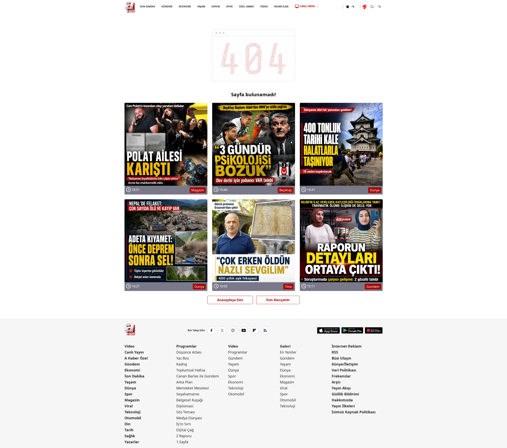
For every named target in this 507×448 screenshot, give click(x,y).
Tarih (129, 429)
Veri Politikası (344, 370)
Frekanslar (341, 376)
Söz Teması (185, 412)
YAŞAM (201, 6)
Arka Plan (184, 382)
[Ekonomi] (330, 7)
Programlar (186, 346)
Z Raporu (183, 435)
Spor (128, 394)
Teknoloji (132, 412)
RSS (335, 352)
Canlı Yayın (134, 352)
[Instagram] (233, 330)
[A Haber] (130, 7)
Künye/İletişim (345, 364)
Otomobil (133, 418)
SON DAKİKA (147, 6)
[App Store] (328, 330)
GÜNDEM (166, 6)
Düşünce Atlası (189, 352)
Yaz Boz (182, 358)
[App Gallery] (373, 330)
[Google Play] (352, 330)
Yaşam (130, 382)
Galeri (285, 346)
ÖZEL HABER (246, 6)
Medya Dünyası (189, 418)
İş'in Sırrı (183, 423)
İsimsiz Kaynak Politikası (354, 412)
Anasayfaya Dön (230, 300)
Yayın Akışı (341, 388)
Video (129, 346)
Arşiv (336, 382)
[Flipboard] (254, 330)
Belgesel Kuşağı (189, 400)
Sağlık (130, 435)
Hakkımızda (342, 400)
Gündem (132, 364)
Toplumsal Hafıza (190, 370)
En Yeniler (288, 352)
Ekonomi (132, 370)
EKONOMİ (184, 6)
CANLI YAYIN (307, 6)
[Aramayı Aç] (372, 6)
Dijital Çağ (185, 429)
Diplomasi (184, 406)
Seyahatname (187, 394)
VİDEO (264, 6)
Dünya (130, 388)
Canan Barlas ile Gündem (197, 376)
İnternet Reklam (347, 346)
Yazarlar (132, 441)
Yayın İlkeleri (343, 406)
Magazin (132, 400)
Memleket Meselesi (192, 388)
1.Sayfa (182, 441)
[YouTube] (244, 330)
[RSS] (265, 330)
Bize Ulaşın (341, 358)
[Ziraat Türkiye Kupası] (365, 6)
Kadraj (181, 364)
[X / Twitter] (222, 330)
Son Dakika (134, 376)
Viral (129, 406)
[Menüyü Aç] (379, 6)
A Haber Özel (136, 358)
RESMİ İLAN (281, 6)
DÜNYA (215, 6)
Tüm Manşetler (278, 300)
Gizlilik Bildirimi (345, 394)
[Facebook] (211, 330)
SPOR (229, 6)
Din (127, 423)
